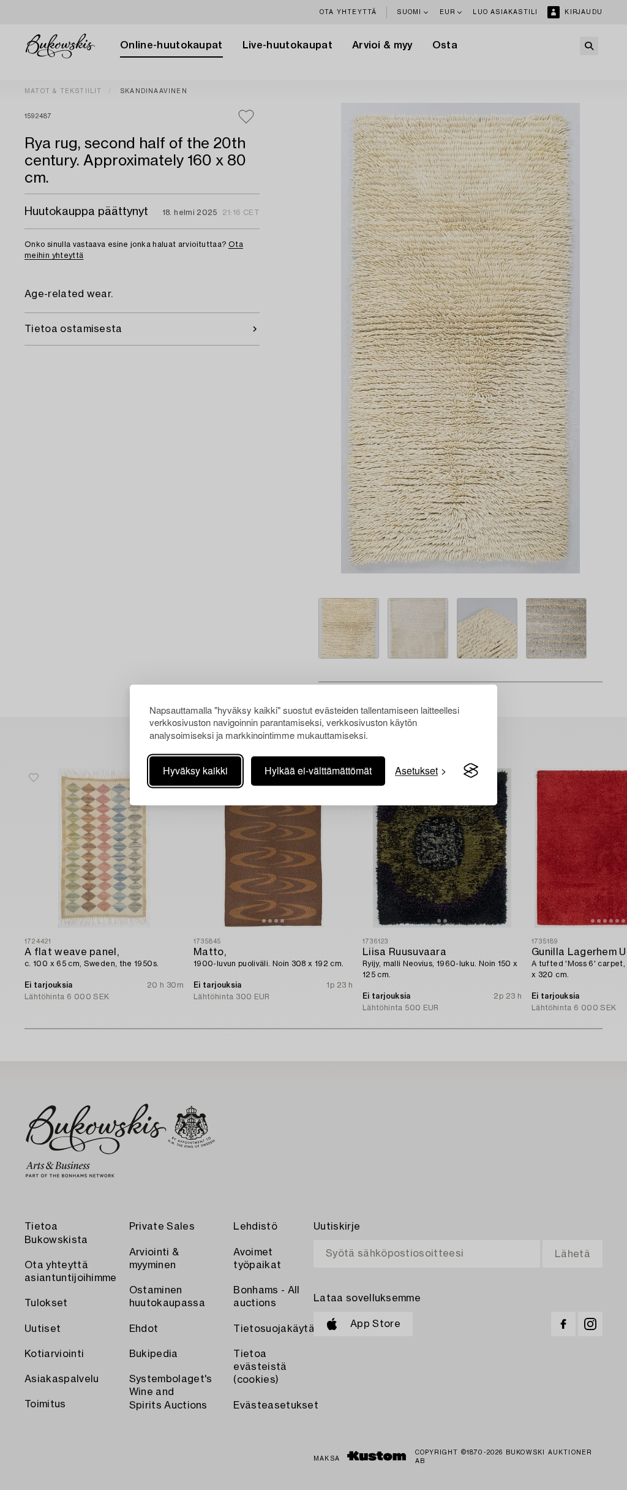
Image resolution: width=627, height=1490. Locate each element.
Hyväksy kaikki (195, 770)
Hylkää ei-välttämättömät (318, 770)
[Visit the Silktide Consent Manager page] (471, 770)
